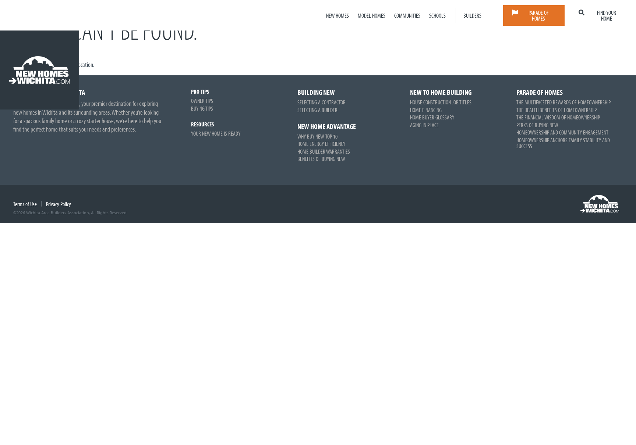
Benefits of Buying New (321, 158)
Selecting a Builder (317, 110)
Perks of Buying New (537, 125)
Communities (407, 15)
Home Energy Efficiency (321, 143)
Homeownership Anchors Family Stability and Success (563, 143)
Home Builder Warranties (323, 151)
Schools (437, 15)
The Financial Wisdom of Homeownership (558, 117)
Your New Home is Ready (215, 133)
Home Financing (426, 110)
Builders (472, 15)
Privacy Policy (58, 204)
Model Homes (371, 15)
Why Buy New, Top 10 (317, 136)
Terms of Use (25, 204)
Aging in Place (424, 125)
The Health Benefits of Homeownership (556, 110)
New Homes (337, 15)
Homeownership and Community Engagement (562, 132)
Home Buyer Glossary (432, 117)
